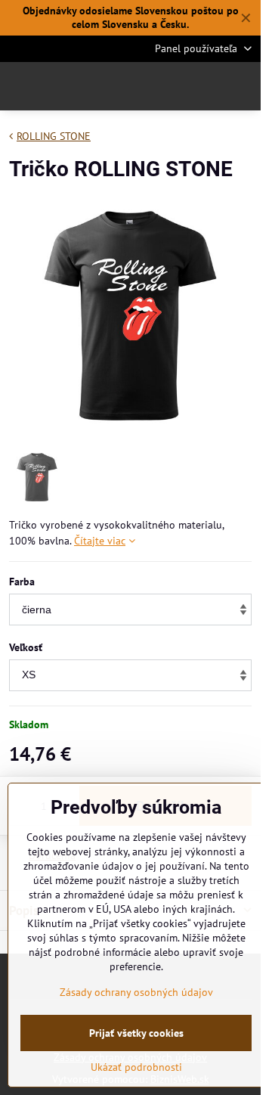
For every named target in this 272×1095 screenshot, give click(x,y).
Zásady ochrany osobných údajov (136, 992)
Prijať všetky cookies (136, 1033)
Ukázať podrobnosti (136, 1067)
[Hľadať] (170, 86)
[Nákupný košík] (206, 86)
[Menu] (242, 86)
